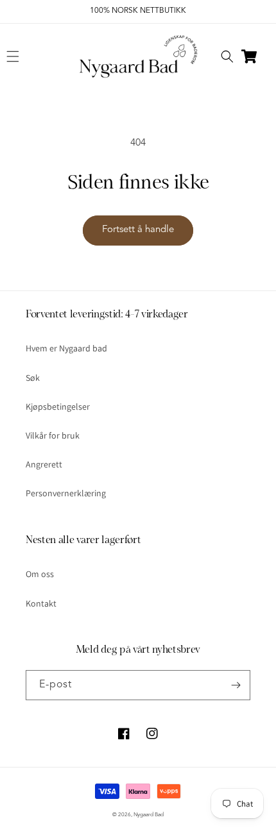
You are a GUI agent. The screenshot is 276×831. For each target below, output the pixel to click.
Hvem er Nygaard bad (66, 348)
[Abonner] (235, 685)
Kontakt (41, 603)
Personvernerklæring (66, 493)
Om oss (40, 574)
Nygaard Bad (149, 815)
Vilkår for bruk (53, 435)
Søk (33, 377)
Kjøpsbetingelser (58, 406)
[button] (13, 56)
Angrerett (44, 464)
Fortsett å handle (138, 230)
